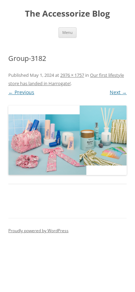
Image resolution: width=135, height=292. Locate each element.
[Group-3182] (67, 140)
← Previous (21, 92)
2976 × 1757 (72, 75)
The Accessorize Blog (67, 13)
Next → (118, 92)
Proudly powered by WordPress (38, 231)
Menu (67, 32)
